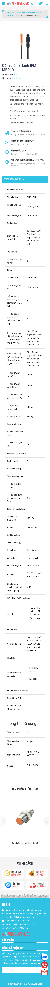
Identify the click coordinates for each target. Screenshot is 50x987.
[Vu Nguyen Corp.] (18, 3)
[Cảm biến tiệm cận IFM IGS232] (25, 816)
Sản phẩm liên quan (25, 789)
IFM (28, 731)
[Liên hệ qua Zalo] (44, 957)
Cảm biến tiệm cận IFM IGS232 (25, 843)
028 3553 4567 (22, 921)
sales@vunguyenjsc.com (23, 924)
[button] (3, 821)
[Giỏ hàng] (40, 3)
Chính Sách (25, 863)
